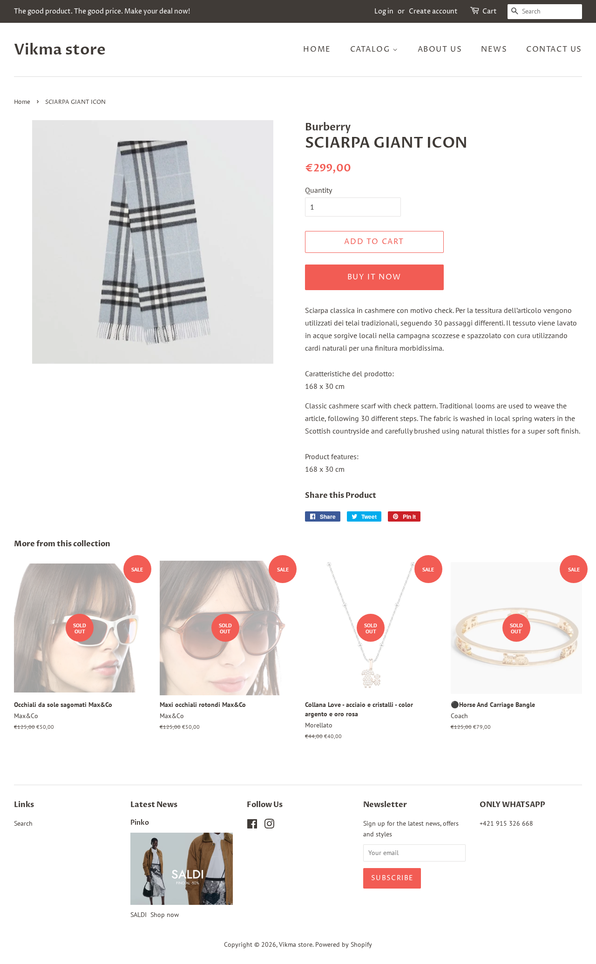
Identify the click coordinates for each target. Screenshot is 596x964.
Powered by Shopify (343, 944)
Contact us (554, 49)
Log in (383, 11)
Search (23, 823)
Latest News (153, 805)
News (494, 49)
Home (317, 49)
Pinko (139, 823)
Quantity (318, 190)
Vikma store (60, 50)
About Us (440, 49)
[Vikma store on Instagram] (269, 825)
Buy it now (374, 277)
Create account (433, 11)
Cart (489, 11)
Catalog (371, 49)
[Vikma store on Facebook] (252, 825)
